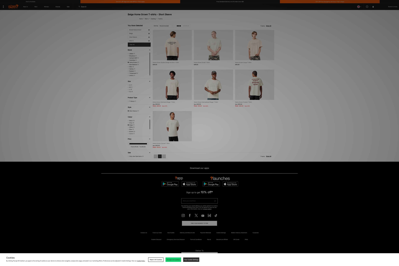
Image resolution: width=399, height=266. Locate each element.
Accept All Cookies (173, 260)
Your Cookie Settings (191, 259)
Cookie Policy (141, 261)
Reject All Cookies (156, 259)
